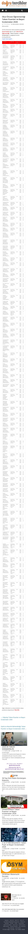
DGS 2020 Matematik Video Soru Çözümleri (13, 909)
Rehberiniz (22, 922)
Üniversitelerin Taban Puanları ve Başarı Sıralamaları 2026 (11, 811)
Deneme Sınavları (14, 926)
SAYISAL (11, 923)
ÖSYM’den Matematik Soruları (10, 875)
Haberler (7, 920)
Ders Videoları (11, 928)
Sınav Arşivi (15, 925)
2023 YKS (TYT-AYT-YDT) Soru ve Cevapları (13, 903)
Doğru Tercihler (16, 750)
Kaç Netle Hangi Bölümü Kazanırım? (11, 922)
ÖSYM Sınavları (22, 925)
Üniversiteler (21, 923)
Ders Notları (18, 928)
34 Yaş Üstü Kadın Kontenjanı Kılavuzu (14, 779)
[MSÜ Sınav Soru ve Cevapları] (6, 894)
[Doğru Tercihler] (14, 2)
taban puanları (15, 24)
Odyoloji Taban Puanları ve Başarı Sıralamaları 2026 (13, 718)
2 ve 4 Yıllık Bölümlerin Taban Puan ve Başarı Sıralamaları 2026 (14, 844)
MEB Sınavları (6, 926)
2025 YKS (12, 920)
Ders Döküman (22, 926)
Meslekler (7, 923)
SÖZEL (16, 923)
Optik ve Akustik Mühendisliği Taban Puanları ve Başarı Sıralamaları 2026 (14, 728)
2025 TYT (17, 920)
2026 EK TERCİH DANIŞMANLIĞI (8, 748)
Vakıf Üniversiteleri (8, 925)
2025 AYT (22, 920)
